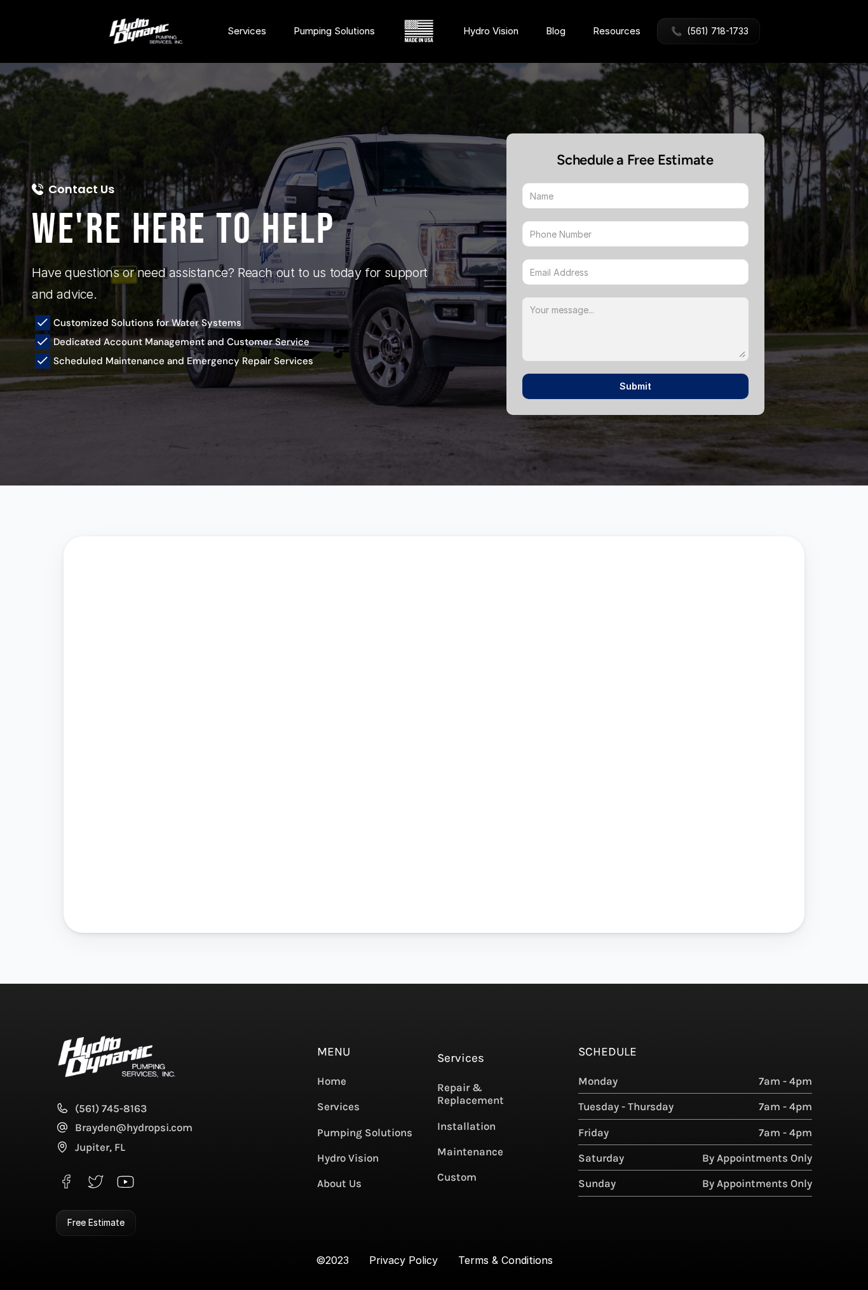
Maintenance (470, 1151)
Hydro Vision (491, 31)
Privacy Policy (403, 1260)
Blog (556, 31)
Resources (617, 30)
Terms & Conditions (505, 1260)
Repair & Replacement (470, 1093)
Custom (457, 1177)
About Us (339, 1183)
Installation (466, 1126)
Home (331, 1081)
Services (246, 30)
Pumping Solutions (334, 31)
